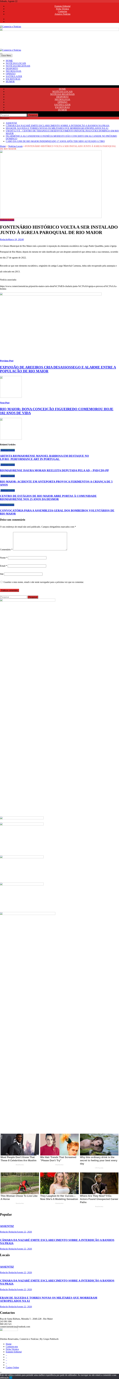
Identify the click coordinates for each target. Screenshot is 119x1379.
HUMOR (10, 81)
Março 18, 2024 (15, 239)
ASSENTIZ (11, 123)
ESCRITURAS (13, 79)
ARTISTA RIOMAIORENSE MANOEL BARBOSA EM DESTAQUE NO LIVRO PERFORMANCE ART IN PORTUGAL (44, 457)
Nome (3, 557)
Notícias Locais (15, 146)
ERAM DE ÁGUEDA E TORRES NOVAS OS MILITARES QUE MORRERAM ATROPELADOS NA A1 (57, 128)
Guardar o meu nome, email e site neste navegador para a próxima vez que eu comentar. (43, 582)
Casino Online (12, 1367)
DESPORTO (12, 68)
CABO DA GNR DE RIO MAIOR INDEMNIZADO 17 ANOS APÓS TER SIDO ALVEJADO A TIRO (55, 141)
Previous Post (6, 360)
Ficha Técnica (62, 9)
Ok (10, 1377)
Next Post (4, 402)
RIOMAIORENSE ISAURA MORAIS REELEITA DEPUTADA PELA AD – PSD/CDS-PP (54, 470)
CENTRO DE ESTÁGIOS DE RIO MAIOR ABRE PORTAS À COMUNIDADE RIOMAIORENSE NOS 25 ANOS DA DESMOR (48, 497)
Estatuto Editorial (62, 6)
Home (3, 146)
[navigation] (59, 71)
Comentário (6, 549)
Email (3, 566)
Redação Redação (8, 1232)
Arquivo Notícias (62, 14)
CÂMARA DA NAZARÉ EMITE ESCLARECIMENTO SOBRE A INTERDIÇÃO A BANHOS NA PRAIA (57, 125)
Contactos (62, 11)
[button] (1, 1372)
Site (1, 574)
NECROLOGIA (13, 71)
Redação (4, 239)
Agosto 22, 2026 (24, 1232)
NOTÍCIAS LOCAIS (16, 63)
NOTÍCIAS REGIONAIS (18, 66)
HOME (9, 60)
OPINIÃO (11, 73)
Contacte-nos (12, 1346)
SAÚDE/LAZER (14, 76)
